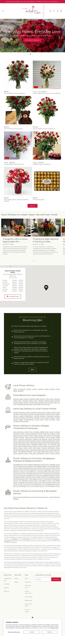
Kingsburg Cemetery (53, 416)
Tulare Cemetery (50, 419)
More (32, 369)
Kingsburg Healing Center (25, 404)
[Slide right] (36, 260)
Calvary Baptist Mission (40, 466)
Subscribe (56, 579)
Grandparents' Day (8, 579)
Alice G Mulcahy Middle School (39, 432)
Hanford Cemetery (40, 416)
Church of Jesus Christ (30, 470)
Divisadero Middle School (39, 444)
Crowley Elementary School (21, 442)
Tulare (58, 389)
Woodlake (20, 391)
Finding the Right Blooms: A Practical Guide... (46, 240)
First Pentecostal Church (52, 486)
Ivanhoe (34, 389)
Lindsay (46, 389)
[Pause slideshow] (40, 54)
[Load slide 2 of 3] (30, 54)
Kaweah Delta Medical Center (38, 402)
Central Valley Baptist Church (26, 468)
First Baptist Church (45, 480)
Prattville (52, 389)
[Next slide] (37, 54)
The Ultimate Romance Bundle (13, 128)
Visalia (15, 391)
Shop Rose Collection (32, 40)
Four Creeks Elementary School (43, 451)
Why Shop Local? (28, 586)
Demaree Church (48, 473)
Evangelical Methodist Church (51, 475)
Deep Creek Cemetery (44, 412)
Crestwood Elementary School (51, 441)
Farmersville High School (37, 450)
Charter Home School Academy (35, 437)
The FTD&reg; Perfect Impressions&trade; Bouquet (16, 200)
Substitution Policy (28, 605)
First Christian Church (31, 482)
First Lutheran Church (37, 486)
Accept (32, 632)
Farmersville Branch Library (21, 450)
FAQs (26, 578)
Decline (49, 632)
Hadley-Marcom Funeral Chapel (45, 414)
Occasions (7, 584)
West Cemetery (24, 421)
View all (32, 206)
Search (16, 578)
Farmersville (21, 389)
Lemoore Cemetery (19, 417)
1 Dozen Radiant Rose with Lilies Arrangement (46, 93)
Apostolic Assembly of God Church (38, 464)
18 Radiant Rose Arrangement (42, 164)
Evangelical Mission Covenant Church (24, 477)
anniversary (26, 539)
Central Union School (44, 435)
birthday (14, 539)
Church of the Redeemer (28, 471)
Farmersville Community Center (38, 497)
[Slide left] (29, 260)
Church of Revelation (44, 470)
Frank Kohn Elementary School (39, 453)
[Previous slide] (24, 54)
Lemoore (40, 389)
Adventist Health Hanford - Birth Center (41, 399)
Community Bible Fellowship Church (48, 471)
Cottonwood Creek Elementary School (29, 441)
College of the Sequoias (40, 439)
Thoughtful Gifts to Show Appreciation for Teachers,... (15, 240)
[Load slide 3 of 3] (33, 54)
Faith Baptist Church (35, 479)
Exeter (15, 389)
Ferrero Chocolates (38, 199)
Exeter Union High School (32, 448)
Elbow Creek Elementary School (27, 446)
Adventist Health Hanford (21, 399)
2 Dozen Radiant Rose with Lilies (13, 164)
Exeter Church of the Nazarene (46, 477)
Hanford (28, 389)
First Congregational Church (51, 484)
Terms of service (27, 610)
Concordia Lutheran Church (34, 473)
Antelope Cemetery (19, 412)
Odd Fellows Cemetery (33, 417)
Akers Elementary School (21, 432)
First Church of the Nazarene (32, 484)
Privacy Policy (54, 628)
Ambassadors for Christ (20, 464)
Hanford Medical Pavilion (20, 402)
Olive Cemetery (45, 417)
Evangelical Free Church (33, 475)
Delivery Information (28, 592)
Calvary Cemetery (31, 412)
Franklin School (55, 453)
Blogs (16, 582)
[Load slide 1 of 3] (28, 54)
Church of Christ (41, 468)
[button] (3, 11)
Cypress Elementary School (38, 442)
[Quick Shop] (50, 11)
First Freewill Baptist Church (21, 486)
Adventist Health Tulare (30, 400)
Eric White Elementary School (46, 446)
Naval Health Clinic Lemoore (41, 404)
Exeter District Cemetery (27, 414)
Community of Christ (19, 473)
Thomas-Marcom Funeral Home (34, 419)
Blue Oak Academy (49, 433)
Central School (33, 435)
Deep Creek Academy (53, 442)
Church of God (50, 468)
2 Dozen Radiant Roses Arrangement (44, 128)
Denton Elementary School (21, 444)
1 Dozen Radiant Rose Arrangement (14, 93)
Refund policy (28, 600)
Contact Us (28, 582)
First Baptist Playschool (25, 451)
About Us (6, 591)
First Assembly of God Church (28, 480)
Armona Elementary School (34, 433)
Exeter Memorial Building (21, 497)
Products (6, 587)
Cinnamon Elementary (25, 439)
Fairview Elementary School (51, 448)
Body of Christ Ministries (25, 466)
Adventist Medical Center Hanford (49, 400)
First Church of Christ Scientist (47, 482)
